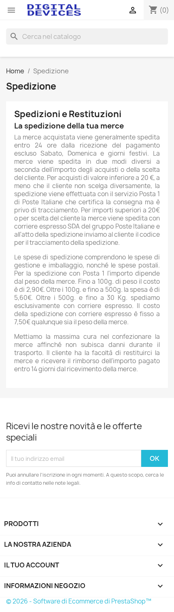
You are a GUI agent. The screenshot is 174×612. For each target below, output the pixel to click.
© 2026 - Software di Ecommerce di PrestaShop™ (78, 601)
